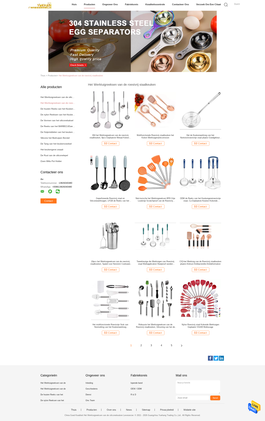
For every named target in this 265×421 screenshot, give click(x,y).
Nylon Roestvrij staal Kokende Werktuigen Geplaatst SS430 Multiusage (200, 325)
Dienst (88, 394)
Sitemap (146, 410)
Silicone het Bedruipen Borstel (55, 138)
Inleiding (89, 383)
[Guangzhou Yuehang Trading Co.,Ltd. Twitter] (215, 358)
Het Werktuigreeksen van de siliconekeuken (57, 97)
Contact (48, 201)
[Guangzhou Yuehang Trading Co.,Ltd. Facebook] (210, 358)
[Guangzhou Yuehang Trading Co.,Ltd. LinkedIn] (221, 358)
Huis (74, 4)
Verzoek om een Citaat (208, 4)
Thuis (74, 410)
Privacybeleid (167, 410)
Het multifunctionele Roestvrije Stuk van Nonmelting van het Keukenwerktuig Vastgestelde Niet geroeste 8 (110, 325)
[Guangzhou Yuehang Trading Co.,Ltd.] (40, 5)
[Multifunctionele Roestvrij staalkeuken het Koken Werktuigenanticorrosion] (155, 109)
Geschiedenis (92, 389)
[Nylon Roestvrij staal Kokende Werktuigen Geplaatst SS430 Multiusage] (200, 299)
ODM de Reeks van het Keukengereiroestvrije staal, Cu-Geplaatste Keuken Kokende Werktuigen (200, 199)
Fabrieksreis (131, 4)
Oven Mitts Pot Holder (51, 161)
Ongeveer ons (110, 4)
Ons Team (90, 400)
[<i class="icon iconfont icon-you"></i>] (181, 345)
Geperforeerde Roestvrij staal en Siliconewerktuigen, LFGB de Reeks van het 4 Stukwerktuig (110, 199)
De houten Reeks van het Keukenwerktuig (57, 109)
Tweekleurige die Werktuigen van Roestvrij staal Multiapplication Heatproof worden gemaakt (155, 262)
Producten (89, 4)
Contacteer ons (180, 4)
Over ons (111, 410)
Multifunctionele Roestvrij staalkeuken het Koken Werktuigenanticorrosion (155, 136)
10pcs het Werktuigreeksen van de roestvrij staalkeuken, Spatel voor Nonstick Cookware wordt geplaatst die (110, 262)
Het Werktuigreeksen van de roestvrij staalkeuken (81, 75)
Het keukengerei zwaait (51, 149)
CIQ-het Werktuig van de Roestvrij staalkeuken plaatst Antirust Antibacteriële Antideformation (200, 262)
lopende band (136, 383)
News (129, 410)
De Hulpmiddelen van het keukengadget (57, 132)
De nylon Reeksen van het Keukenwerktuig (57, 114)
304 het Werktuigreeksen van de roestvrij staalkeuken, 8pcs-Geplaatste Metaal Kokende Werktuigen (110, 136)
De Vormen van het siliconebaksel (56, 120)
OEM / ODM (136, 389)
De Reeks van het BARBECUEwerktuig (57, 126)
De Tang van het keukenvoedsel (56, 143)
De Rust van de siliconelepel (54, 155)
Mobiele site (190, 410)
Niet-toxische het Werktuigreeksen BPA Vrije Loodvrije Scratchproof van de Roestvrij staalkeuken (155, 199)
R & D (133, 394)
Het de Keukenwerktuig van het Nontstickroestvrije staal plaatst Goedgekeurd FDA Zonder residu (200, 136)
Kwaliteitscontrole (155, 4)
